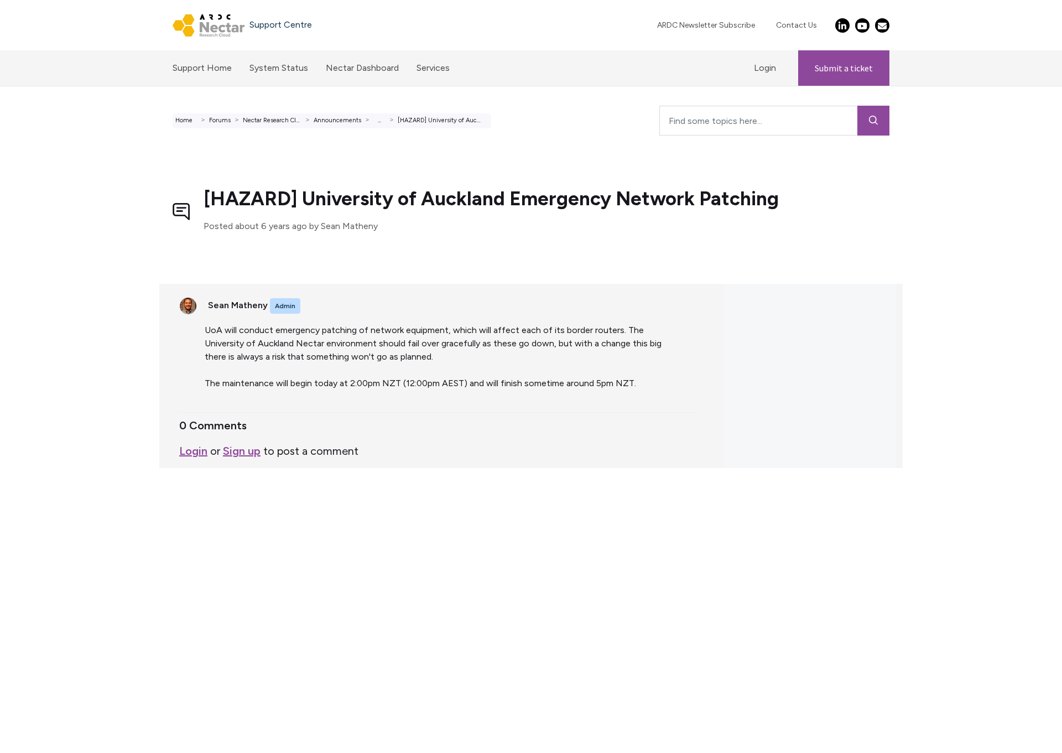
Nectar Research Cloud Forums (286, 120)
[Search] (873, 121)
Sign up (242, 451)
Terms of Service (43, 521)
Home (183, 120)
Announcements (337, 120)
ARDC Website (39, 574)
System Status (278, 68)
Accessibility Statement (57, 614)
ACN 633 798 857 (37, 627)
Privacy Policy (37, 600)
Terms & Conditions (49, 587)
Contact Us (796, 25)
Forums (220, 120)
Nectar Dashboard (362, 68)
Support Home (202, 68)
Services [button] (433, 68)
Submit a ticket (844, 68)
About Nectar (38, 560)
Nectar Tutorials (42, 547)
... (379, 120)
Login (765, 68)
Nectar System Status (54, 534)
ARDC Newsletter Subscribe (706, 25)
